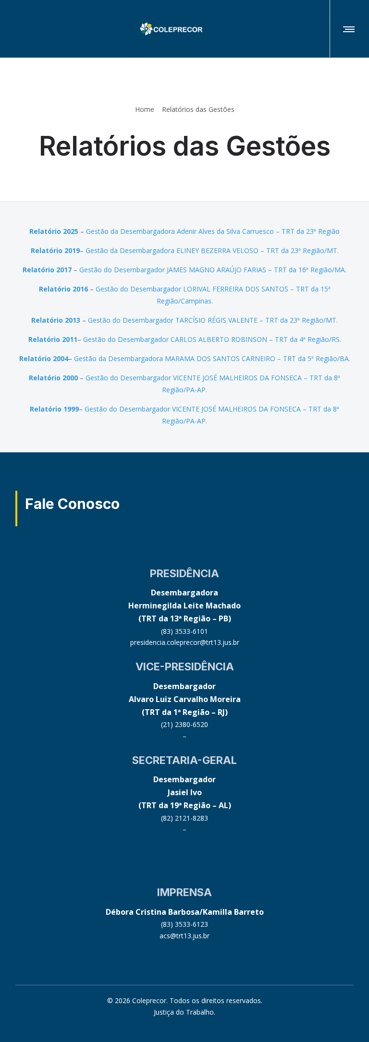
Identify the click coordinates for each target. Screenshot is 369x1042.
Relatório (46, 250)
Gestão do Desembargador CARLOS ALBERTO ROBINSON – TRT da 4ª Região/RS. (212, 339)
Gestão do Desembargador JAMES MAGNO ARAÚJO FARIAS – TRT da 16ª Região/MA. (212, 269)
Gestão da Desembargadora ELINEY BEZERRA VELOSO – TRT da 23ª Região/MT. (212, 250)
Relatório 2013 (55, 320)
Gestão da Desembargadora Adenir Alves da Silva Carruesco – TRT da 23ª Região (213, 231)
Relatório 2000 (53, 377)
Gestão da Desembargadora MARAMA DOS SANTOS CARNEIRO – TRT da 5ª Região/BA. (212, 358)
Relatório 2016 (63, 288)
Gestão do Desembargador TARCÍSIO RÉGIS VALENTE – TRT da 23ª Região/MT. (213, 320)
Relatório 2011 (52, 339)
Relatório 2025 (53, 231)
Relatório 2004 (43, 358)
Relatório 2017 (47, 269)
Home (144, 109)
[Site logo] (171, 29)
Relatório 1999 (54, 408)
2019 (71, 250)
